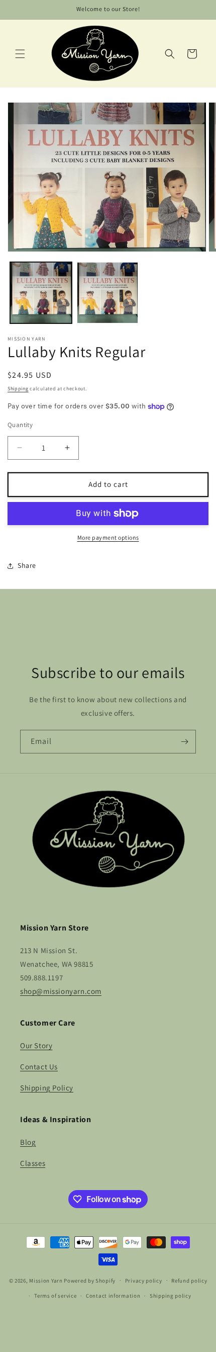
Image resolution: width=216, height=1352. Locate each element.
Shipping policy (170, 1295)
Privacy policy (143, 1280)
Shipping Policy (46, 1087)
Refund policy (189, 1280)
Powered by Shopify (90, 1280)
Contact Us (39, 1066)
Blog (28, 1142)
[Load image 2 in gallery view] (108, 293)
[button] (20, 54)
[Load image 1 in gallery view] (41, 293)
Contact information (113, 1295)
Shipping (18, 388)
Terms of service (55, 1295)
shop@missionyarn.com (60, 991)
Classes (32, 1163)
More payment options (108, 537)
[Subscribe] (184, 741)
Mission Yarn (45, 1280)
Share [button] (27, 565)
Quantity (20, 424)
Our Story (36, 1045)
